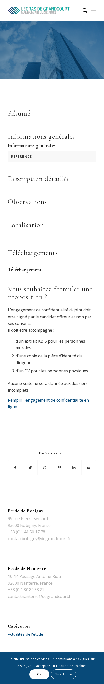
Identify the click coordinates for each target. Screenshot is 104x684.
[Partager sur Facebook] (15, 467)
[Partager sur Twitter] (30, 467)
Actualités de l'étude (25, 634)
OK (39, 674)
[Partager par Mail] (89, 467)
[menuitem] (82, 10)
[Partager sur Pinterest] (59, 467)
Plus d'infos (64, 674)
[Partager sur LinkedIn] (74, 467)
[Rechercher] (82, 10)
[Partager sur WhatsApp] (45, 467)
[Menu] (93, 10)
